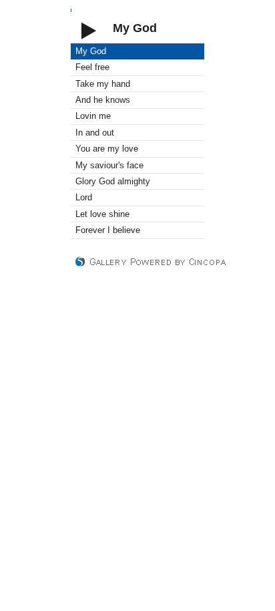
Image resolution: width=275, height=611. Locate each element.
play (89, 28)
